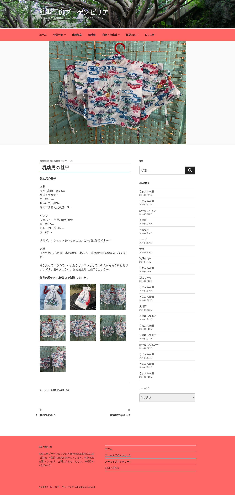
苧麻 (141, 248)
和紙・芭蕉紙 (109, 34)
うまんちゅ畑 (146, 191)
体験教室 (77, 34)
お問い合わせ (112, 468)
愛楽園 (143, 220)
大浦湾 (143, 306)
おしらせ (149, 34)
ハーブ (143, 239)
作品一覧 (58, 34)
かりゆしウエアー (149, 335)
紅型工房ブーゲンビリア (74, 12)
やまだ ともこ (67, 161)
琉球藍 (92, 34)
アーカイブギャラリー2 (117, 461)
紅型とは (131, 34)
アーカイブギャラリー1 (117, 455)
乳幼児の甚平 (59, 390)
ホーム (43, 34)
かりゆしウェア (147, 210)
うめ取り (144, 229)
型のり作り (145, 277)
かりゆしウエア (147, 315)
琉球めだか (145, 258)
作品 (67, 390)
